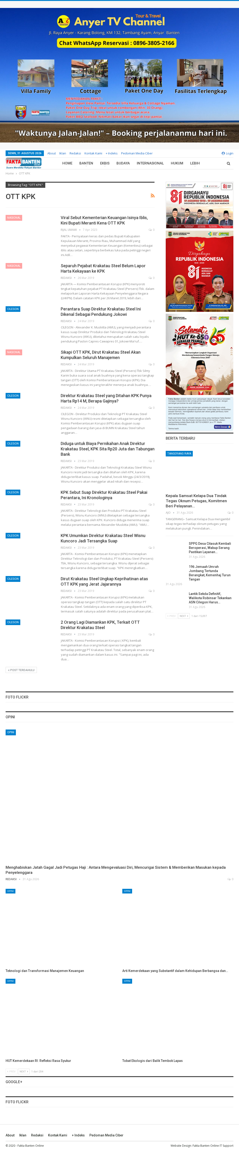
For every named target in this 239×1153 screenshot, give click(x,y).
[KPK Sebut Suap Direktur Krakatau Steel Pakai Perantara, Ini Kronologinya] (30, 505)
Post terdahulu (22, 670)
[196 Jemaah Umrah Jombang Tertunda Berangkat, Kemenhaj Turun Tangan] (176, 572)
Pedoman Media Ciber (137, 153)
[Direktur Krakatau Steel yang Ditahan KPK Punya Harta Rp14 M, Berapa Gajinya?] (30, 408)
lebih (195, 163)
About (51, 153)
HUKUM (177, 163)
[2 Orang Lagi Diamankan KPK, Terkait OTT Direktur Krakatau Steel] (30, 635)
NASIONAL (14, 217)
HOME (67, 163)
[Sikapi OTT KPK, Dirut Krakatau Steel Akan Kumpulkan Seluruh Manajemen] (30, 365)
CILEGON (13, 309)
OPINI (10, 732)
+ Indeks (112, 153)
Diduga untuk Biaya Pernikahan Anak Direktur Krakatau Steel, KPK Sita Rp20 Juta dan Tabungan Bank (108, 449)
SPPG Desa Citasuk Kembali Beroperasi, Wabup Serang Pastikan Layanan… (210, 548)
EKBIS (104, 163)
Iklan (62, 153)
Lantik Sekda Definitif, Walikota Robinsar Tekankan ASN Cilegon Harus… (210, 598)
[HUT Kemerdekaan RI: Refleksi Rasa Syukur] (61, 1018)
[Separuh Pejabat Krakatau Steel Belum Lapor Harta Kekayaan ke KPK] (30, 278)
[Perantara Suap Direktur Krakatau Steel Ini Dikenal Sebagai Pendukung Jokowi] (30, 322)
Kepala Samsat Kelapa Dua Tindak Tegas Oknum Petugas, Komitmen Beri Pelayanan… (196, 500)
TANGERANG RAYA (179, 453)
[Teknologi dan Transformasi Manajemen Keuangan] (61, 928)
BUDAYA (123, 163)
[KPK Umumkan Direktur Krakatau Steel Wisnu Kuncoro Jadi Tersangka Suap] (30, 548)
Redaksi (75, 153)
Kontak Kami (93, 153)
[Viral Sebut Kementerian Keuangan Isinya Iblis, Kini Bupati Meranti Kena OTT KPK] (30, 230)
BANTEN (86, 163)
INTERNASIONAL (150, 163)
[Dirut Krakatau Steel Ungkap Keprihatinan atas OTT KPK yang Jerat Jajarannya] (30, 591)
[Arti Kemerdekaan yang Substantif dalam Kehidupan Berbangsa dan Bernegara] (177, 928)
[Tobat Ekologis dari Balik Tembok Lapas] (177, 1018)
